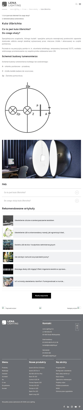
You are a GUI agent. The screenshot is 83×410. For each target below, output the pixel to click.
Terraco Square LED (35, 382)
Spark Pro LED (33, 391)
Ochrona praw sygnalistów (64, 391)
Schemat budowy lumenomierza (14, 19)
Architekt (5, 376)
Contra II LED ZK (34, 379)
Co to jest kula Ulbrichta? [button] (15, 192)
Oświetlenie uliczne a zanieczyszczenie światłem (34, 220)
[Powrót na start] (11, 4)
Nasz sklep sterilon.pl (62, 373)
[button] (76, 4)
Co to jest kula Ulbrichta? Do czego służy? (16, 15)
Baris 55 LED (33, 376)
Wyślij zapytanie (41, 296)
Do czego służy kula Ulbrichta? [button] (17, 201)
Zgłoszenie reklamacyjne (63, 379)
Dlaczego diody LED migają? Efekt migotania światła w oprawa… (40, 269)
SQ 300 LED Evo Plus (35, 373)
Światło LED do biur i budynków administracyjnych (35, 245)
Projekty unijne (60, 382)
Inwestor (4, 373)
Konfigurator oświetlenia (63, 370)
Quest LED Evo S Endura (36, 367)
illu (3, 379)
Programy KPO (60, 367)
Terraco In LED (33, 388)
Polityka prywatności (62, 385)
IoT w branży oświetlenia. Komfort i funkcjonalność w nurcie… (39, 281)
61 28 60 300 (47, 353)
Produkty (5, 367)
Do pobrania (6, 385)
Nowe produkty (37, 362)
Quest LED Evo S (34, 370)
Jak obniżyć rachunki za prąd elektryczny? (32, 257)
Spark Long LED (34, 394)
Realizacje (5, 370)
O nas (4, 382)
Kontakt (4, 388)
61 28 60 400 (47, 342)
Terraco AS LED (34, 385)
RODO (58, 388)
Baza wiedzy (60, 376)
